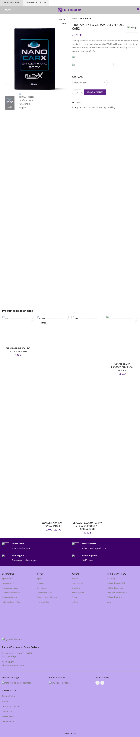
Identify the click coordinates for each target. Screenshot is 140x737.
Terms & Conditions (11, 706)
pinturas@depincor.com (13, 665)
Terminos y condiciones (117, 592)
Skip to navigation (11, 3)
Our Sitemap (8, 721)
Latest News (8, 716)
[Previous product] (131, 18)
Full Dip (75, 578)
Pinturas (40, 583)
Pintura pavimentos (10, 597)
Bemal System (78, 592)
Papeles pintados (44, 592)
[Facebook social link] (97, 683)
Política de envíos (114, 597)
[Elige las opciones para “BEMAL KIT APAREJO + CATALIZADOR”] (64, 319)
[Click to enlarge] (7, 87)
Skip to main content (36, 3)
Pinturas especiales (10, 588)
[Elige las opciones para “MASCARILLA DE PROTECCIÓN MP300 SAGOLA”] (134, 319)
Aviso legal (111, 578)
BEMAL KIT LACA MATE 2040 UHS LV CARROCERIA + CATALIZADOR (87, 526)
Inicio (74, 18)
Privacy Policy (8, 696)
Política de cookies (115, 588)
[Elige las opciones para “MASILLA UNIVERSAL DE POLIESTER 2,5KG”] (30, 319)
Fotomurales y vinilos (11, 602)
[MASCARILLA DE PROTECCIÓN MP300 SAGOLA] (122, 339)
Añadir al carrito (95, 92)
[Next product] (136, 18)
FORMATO (77, 77)
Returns (5, 701)
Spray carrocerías (9, 583)
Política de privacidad (116, 583)
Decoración (42, 588)
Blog (109, 602)
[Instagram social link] (102, 683)
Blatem (75, 597)
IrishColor (76, 602)
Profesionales (43, 602)
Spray (39, 578)
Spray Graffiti (7, 578)
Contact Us (7, 711)
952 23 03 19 (8, 662)
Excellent (76, 588)
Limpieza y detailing (105, 107)
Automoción (86, 18)
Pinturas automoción (11, 592)
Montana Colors (79, 583)
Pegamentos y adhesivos (48, 597)
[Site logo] (70, 9)
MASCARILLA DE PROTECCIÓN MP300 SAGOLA (122, 367)
